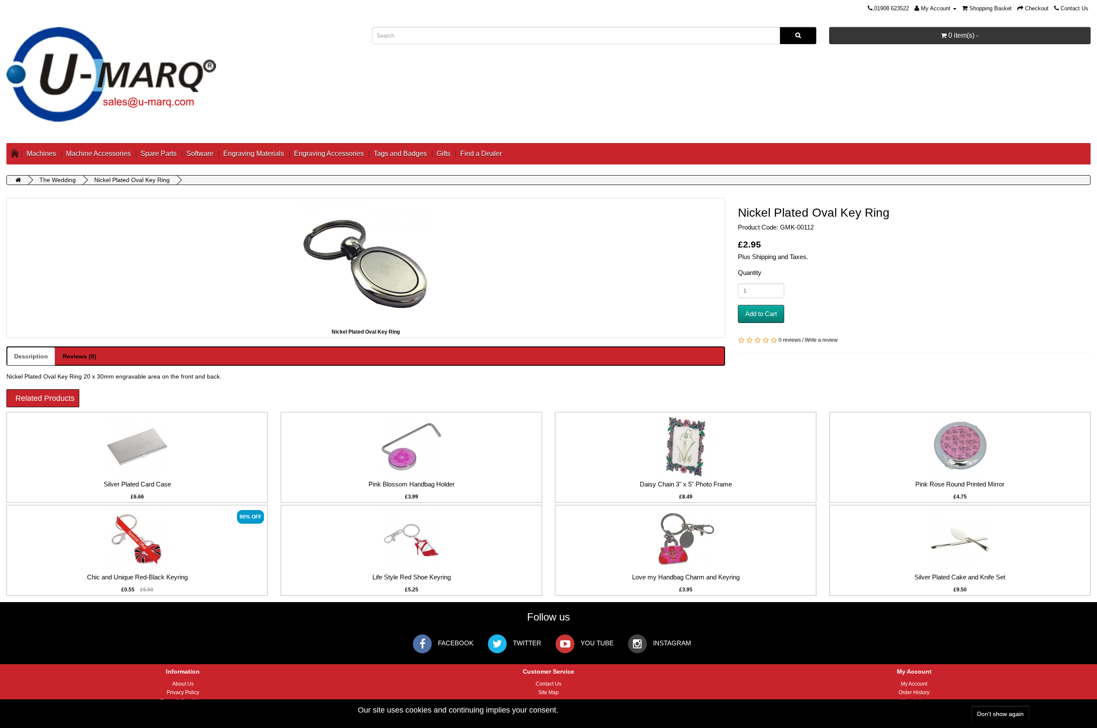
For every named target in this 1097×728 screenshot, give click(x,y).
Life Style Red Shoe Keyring (411, 577)
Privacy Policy (183, 692)
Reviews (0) (79, 356)
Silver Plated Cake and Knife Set (959, 577)
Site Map (548, 692)
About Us (183, 684)
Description (31, 356)
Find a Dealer (481, 153)
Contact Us (548, 684)
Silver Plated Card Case (137, 484)
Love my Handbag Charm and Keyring (686, 577)
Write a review (821, 340)
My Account (914, 684)
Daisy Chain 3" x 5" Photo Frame (686, 484)
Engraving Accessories (329, 153)
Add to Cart (761, 313)
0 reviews (790, 340)
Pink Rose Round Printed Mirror (959, 484)
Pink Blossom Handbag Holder (412, 484)
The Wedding (57, 179)
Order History (914, 692)
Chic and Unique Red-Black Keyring (137, 577)
